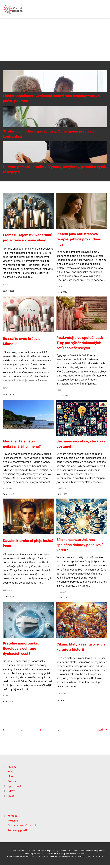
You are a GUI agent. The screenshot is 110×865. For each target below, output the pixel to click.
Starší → (102, 729)
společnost (7, 488)
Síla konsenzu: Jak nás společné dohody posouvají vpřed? (79, 545)
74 (78, 729)
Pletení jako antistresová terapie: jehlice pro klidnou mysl (78, 239)
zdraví (59, 286)
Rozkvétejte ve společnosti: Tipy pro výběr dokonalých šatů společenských (79, 343)
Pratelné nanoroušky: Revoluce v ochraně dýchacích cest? (21, 648)
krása (5, 284)
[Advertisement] (55, 40)
